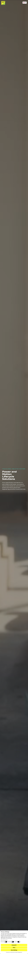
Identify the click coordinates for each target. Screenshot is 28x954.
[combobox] (25, 3)
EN (25, 2)
